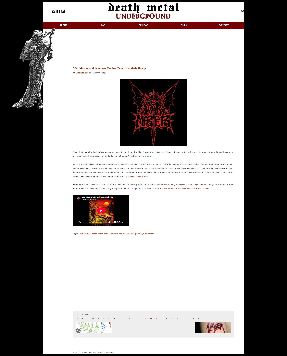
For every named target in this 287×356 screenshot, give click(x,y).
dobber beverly (111, 234)
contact (224, 25)
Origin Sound (142, 177)
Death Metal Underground (103, 352)
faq (103, 25)
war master (148, 234)
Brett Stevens (82, 73)
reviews (143, 25)
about (63, 25)
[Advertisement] (153, 48)
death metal (97, 234)
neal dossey (124, 234)
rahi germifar (136, 234)
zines (184, 25)
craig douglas (84, 234)
